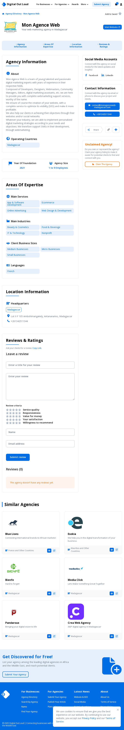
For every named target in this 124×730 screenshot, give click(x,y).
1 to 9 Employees (58, 168)
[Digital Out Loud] (6, 694)
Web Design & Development (57, 210)
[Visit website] (54, 551)
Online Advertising (16, 210)
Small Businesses (16, 254)
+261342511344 (19, 321)
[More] (116, 129)
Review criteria (14, 406)
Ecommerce (48, 202)
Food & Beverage (51, 227)
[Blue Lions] (13, 523)
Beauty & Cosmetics (18, 227)
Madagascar (13, 144)
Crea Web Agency (79, 623)
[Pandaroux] (13, 612)
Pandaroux (12, 623)
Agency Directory (13, 13)
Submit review (18, 457)
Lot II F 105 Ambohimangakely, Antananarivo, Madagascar (41, 316)
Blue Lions (11, 534)
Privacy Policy (89, 718)
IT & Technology (16, 232)
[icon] (3, 14)
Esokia (72, 534)
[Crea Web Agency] (76, 612)
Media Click (75, 580)
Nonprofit (47, 232)
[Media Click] (76, 569)
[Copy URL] (108, 129)
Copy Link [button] (36, 348)
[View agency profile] (49, 551)
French (10, 271)
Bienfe (9, 580)
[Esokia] (76, 523)
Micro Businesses (51, 249)
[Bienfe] (13, 569)
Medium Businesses (17, 249)
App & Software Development (15, 203)
